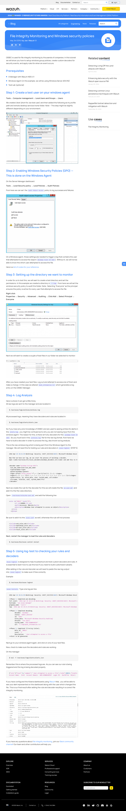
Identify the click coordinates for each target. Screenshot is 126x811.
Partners (74, 9)
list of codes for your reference (26, 267)
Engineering (75, 24)
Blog (57, 2)
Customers (88, 768)
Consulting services (52, 772)
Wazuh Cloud (49, 765)
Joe (25, 40)
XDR (7, 768)
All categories (63, 24)
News (85, 24)
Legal (47, 793)
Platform (44, 9)
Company (83, 9)
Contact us (76, 2)
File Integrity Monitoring (98, 126)
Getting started (11, 790)
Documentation (65, 2)
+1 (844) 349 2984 (49, 805)
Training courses (51, 775)
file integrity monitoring (42, 741)
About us (87, 765)
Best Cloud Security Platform (59, 15)
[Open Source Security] (9, 805)
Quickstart (10, 786)
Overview (9, 765)
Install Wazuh (111, 9)
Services (65, 9)
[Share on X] (12, 44)
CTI (58, 9)
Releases (92, 24)
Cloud (52, 9)
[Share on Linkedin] (15, 44)
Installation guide (12, 793)
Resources (50, 782)
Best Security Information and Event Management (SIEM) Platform (94, 15)
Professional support (52, 768)
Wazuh (52, 681)
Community (94, 9)
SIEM (8, 772)
